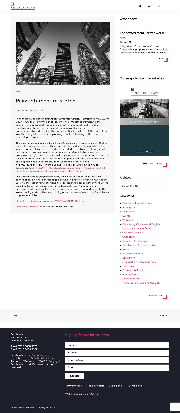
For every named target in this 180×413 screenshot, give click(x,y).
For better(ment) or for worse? (143, 33)
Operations (128, 237)
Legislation (128, 258)
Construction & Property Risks (139, 245)
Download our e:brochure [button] (152, 163)
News (18, 91)
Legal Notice (116, 386)
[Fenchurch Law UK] (23, 6)
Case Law (128, 266)
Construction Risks (133, 233)
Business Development (135, 241)
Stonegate (128, 207)
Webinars (127, 220)
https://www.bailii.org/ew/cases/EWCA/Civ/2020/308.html (50, 201)
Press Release (130, 275)
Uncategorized (131, 279)
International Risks (133, 254)
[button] (167, 6)
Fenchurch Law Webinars (137, 203)
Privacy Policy (75, 386)
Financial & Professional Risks (139, 262)
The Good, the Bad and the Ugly (141, 283)
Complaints (135, 386)
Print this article (155, 295)
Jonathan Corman (39, 110)
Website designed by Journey (82, 394)
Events (126, 216)
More (161, 58)
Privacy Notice (96, 386)
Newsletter (128, 212)
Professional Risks (132, 270)
